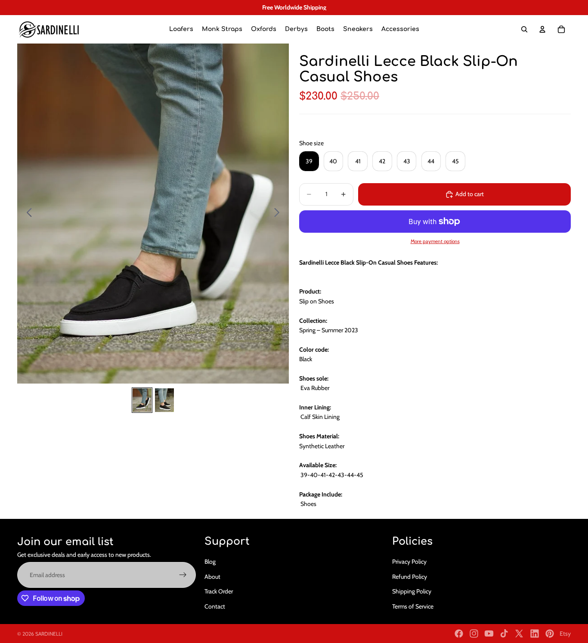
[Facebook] (459, 633)
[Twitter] (519, 633)
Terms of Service (412, 606)
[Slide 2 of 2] (164, 400)
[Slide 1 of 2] (142, 400)
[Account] (542, 29)
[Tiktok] (504, 633)
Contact (214, 606)
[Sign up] (183, 575)
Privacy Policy (409, 562)
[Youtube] (489, 633)
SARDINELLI (48, 634)
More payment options (435, 241)
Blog (210, 562)
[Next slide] (279, 213)
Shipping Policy (411, 591)
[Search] (524, 29)
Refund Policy (409, 577)
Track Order (218, 591)
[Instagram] (474, 633)
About (212, 577)
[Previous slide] (27, 213)
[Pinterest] (550, 633)
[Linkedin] (534, 633)
